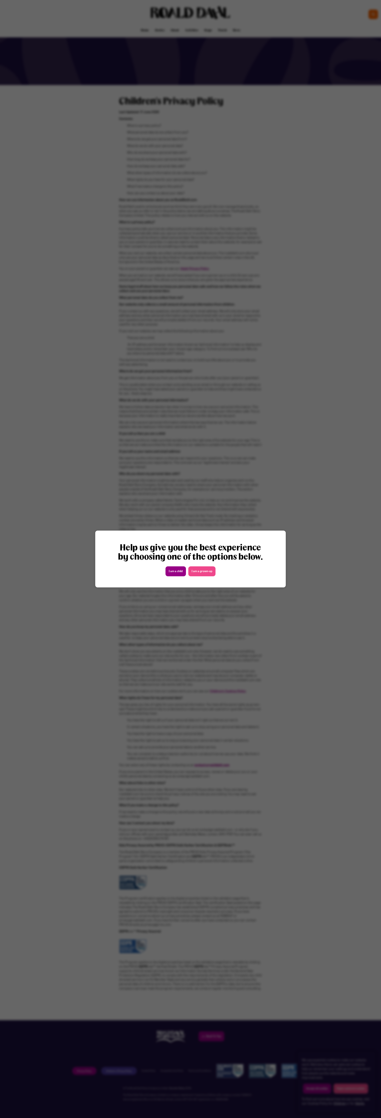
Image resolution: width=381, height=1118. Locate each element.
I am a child (176, 571)
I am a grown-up (201, 571)
